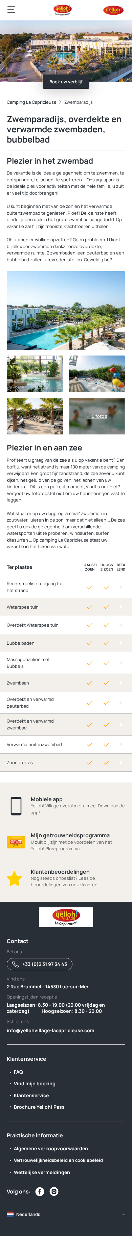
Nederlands (28, 1214)
